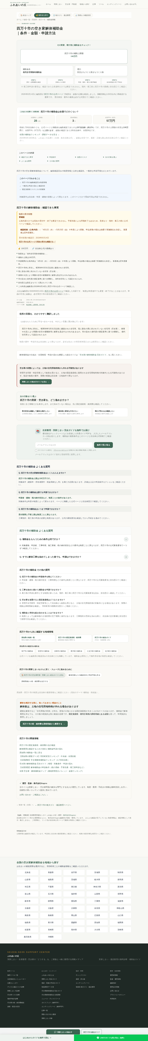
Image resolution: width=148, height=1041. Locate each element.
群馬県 (120, 880)
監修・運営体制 (115, 979)
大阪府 (51, 908)
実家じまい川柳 (47, 1018)
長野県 (120, 894)
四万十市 (42, 20)
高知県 (34, 20)
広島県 (97, 915)
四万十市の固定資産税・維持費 (69, 639)
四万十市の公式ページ (53, 94)
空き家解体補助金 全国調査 (51, 995)
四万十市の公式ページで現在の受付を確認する (37, 242)
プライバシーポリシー (61, 450)
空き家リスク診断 (13, 995)
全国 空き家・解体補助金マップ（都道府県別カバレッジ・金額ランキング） (52, 771)
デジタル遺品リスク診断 (15, 987)
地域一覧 (26, 20)
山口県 (120, 915)
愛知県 (74, 901)
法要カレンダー (12, 983)
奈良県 (97, 908)
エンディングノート (114, 4)
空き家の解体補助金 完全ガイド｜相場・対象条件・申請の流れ (46, 764)
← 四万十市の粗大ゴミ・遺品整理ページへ (53, 805)
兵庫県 (74, 908)
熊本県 (74, 930)
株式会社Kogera (69, 815)
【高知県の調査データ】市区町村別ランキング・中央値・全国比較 (48, 756)
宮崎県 (120, 930)
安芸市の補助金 (43, 651)
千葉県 (51, 887)
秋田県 (120, 872)
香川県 (51, 922)
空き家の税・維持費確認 (15, 1002)
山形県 (27, 880)
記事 (94, 4)
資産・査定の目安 (13, 1006)
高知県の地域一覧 (31, 639)
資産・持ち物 (80, 979)
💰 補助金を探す (42, 15)
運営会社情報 (114, 987)
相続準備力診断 (12, 999)
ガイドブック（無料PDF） (51, 1002)
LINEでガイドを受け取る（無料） (112, 1038)
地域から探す (84, 4)
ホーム (48, 4)
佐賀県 (27, 930)
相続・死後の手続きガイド (51, 983)
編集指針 (113, 983)
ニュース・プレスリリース (51, 999)
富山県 (27, 894)
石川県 (51, 894)
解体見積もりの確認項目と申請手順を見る (84, 675)
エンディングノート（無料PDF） (53, 1006)
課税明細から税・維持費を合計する (35, 681)
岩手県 (74, 872)
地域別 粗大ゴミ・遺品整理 (85, 987)
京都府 (27, 908)
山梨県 (97, 894)
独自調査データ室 (48, 987)
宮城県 (97, 872)
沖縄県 (51, 937)
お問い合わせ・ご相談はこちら (34, 795)
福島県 (51, 880)
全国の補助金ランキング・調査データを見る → (39, 135)
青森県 (51, 872)
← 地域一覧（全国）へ (25, 805)
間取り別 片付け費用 (49, 1014)
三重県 (97, 901)
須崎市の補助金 (60, 651)
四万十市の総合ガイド (103, 639)
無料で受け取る (103, 445)
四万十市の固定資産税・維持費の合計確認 (37, 745)
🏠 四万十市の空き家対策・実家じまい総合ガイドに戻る (42, 675)
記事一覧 (45, 1010)
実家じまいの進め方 (64, 1032)
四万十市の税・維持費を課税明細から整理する (44, 724)
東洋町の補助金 (76, 651)
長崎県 (51, 930)
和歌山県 (120, 908)
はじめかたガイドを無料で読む (37, 1038)
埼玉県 (27, 887)
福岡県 (120, 922)
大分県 (97, 930)
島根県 (51, 915)
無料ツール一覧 (12, 975)
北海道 (27, 872)
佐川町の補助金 (111, 651)
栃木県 (97, 880)
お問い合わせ (129, 4)
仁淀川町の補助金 (93, 651)
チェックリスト (81, 975)
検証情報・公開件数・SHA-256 (35, 304)
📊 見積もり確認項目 (83, 15)
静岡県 (51, 901)
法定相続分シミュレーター (16, 979)
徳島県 (27, 922)
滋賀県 (120, 901)
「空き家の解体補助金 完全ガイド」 (93, 355)
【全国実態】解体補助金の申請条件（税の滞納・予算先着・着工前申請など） (52, 767)
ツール (101, 4)
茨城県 (74, 880)
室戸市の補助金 (27, 651)
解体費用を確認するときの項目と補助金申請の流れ (41, 749)
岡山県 (74, 915)
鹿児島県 (27, 937)
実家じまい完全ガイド (49, 979)
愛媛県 (74, 922)
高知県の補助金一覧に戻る (31, 753)
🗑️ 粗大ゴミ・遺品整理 (61, 15)
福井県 (74, 894)
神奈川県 (97, 887)
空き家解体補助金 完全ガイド (52, 991)
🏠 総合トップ (25, 15)
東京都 (74, 887)
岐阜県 (27, 901)
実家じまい (58, 4)
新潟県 (120, 887)
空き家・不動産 (71, 4)
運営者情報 (114, 975)
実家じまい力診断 (13, 991)
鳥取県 (27, 915)
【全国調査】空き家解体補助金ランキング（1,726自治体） (44, 760)
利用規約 (113, 999)
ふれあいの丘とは (48, 975)
